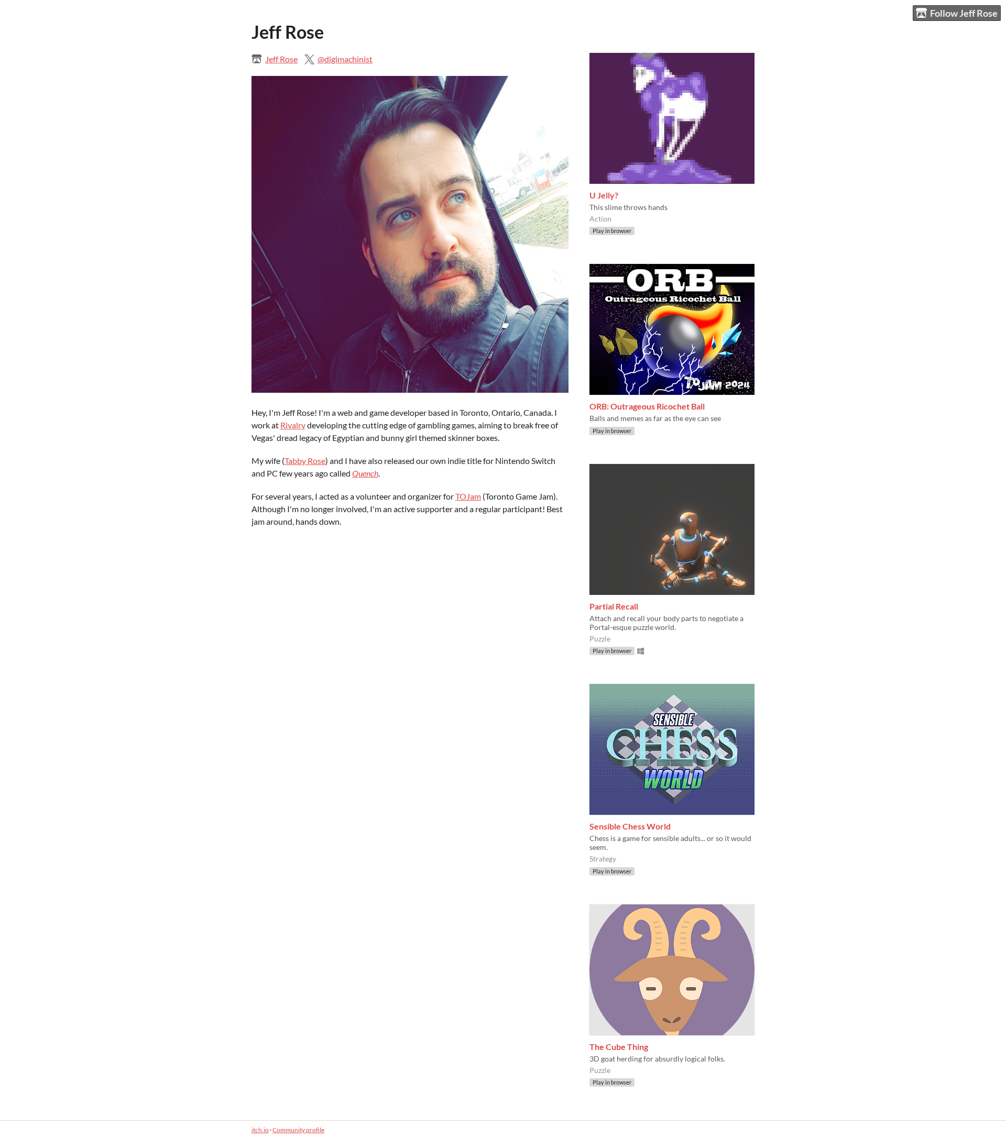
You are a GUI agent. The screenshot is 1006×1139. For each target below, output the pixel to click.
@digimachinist (345, 59)
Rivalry (292, 425)
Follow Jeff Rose (964, 13)
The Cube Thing (618, 1047)
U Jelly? (603, 195)
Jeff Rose (281, 59)
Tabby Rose (305, 461)
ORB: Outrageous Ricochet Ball (647, 406)
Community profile (298, 1130)
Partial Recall (613, 606)
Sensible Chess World (630, 826)
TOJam (468, 496)
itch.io (260, 1130)
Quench (365, 473)
